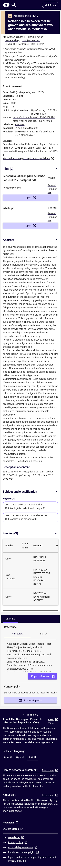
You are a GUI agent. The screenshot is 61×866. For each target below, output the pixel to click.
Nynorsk (20, 757)
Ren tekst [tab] (17, 633)
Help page (8, 822)
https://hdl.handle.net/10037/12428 (32, 121)
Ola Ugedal (37, 44)
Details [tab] (10, 618)
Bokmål (8, 757)
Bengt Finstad (35, 37)
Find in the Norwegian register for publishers (26, 158)
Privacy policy (15, 842)
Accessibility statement (20, 847)
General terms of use (52, 188)
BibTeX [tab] (43, 633)
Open (29, 197)
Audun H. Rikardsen (16, 44)
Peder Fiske (11, 40)
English (33, 757)
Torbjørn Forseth (31, 40)
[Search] (13, 5)
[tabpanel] (30, 655)
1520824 (19, 124)
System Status (11, 829)
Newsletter (14, 837)
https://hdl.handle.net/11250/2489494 (34, 117)
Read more (51, 721)
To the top (32, 714)
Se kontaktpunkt (32, 700)
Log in (48, 4)
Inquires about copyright (21, 852)
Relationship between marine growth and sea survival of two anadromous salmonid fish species (30, 25)
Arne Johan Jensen (13, 37)
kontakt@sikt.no (17, 860)
